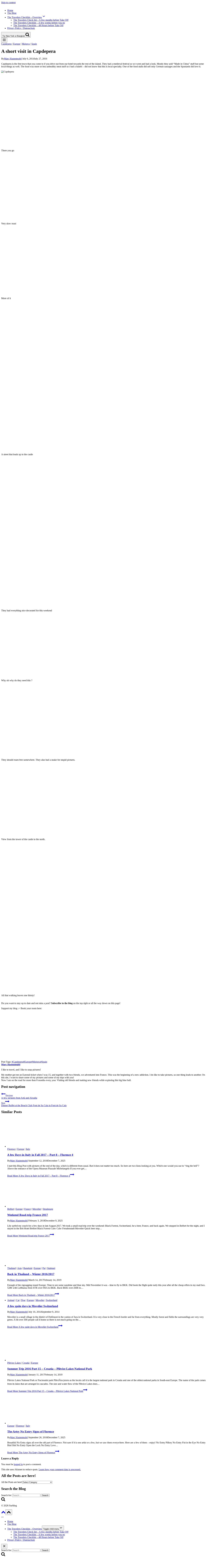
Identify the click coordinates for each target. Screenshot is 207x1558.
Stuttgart (51, 1268)
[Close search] (4, 1546)
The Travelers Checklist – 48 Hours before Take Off (38, 25)
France (27, 1209)
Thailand (11, 1268)
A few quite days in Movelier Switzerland (32, 1306)
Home (10, 10)
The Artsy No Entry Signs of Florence (30, 1431)
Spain (34, 44)
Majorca (26, 44)
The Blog (11, 13)
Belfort (10, 1209)
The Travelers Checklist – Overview (24, 1529)
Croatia (25, 1363)
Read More (38, 1176)
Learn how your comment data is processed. (60, 1469)
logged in (18, 1464)
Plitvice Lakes (14, 1363)
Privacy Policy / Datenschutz (21, 28)
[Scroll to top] (3, 1513)
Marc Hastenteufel (13, 58)
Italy (28, 1149)
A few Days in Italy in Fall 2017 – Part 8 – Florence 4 (40, 1154)
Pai (43, 1268)
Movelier (36, 1209)
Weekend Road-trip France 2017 (27, 1214)
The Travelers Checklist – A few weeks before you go (39, 22)
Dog (23, 1300)
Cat (17, 1300)
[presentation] (106, 1132)
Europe (16, 44)
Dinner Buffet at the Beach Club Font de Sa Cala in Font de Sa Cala (34, 1104)
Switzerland (51, 1300)
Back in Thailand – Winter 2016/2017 (30, 1274)
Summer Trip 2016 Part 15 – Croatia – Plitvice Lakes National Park (49, 1368)
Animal (10, 1300)
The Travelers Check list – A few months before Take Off (40, 20)
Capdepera (6, 44)
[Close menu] (2, 1517)
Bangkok (27, 1268)
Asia (19, 1268)
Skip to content (8, 2)
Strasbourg (48, 1209)
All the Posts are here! (11, 1482)
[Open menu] (4, 40)
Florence (11, 1149)
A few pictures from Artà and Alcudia (19, 1096)
